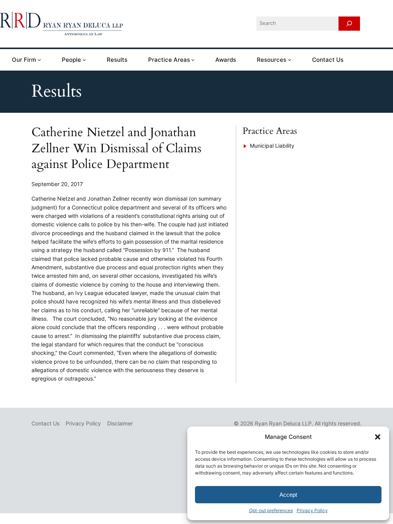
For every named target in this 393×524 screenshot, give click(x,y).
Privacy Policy (312, 510)
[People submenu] (84, 59)
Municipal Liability (272, 145)
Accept (288, 494)
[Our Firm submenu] (39, 59)
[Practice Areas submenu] (193, 59)
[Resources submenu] (289, 59)
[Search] (349, 23)
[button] (377, 437)
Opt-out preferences (271, 510)
